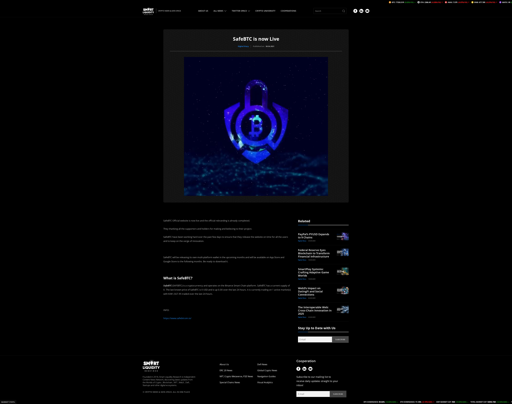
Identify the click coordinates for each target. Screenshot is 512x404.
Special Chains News (230, 382)
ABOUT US (203, 10)
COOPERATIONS (288, 10)
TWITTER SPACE (239, 10)
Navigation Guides (266, 376)
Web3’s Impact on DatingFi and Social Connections (310, 291)
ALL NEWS (218, 10)
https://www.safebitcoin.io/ (177, 318)
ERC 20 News (226, 370)
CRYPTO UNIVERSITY (265, 10)
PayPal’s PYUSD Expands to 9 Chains (313, 235)
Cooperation (306, 361)
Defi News (262, 364)
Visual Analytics (265, 382)
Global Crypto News (267, 370)
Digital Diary (243, 46)
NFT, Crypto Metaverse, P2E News (236, 376)
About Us (224, 364)
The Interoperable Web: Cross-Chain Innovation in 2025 (315, 310)
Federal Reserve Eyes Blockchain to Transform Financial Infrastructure (314, 253)
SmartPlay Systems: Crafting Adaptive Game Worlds (313, 272)
